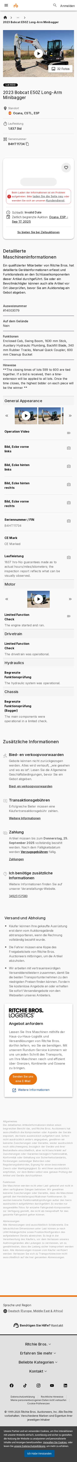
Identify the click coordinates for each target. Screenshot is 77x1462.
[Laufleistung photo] (69, 557)
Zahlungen (16, 859)
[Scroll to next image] (70, 415)
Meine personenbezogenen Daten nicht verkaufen (38, 1400)
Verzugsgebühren (34, 852)
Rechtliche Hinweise (52, 1397)
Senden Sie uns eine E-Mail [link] (23, 1079)
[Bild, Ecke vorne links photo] (69, 448)
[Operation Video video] (69, 433)
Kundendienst (55, 200)
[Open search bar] (55, 5)
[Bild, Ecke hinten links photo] (69, 466)
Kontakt (57, 1325)
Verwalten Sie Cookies (55, 1442)
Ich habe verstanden (39, 1453)
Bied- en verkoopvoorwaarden (30, 786)
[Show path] (18, 17)
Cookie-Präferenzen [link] (38, 1403)
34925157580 (18, 896)
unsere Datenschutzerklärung (29, 1446)
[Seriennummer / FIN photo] (69, 521)
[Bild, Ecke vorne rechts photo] (69, 503)
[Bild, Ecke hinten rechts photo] (69, 484)
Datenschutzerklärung (23, 1397)
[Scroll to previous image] (6, 415)
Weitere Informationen (25, 818)
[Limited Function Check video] (69, 616)
